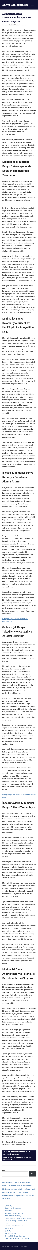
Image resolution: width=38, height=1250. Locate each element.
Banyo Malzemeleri (15, 5)
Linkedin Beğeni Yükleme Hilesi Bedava (18, 1218)
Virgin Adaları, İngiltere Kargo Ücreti (17, 1239)
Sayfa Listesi (9, 1228)
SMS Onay (8, 1231)
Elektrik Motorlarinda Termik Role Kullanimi (17, 1186)
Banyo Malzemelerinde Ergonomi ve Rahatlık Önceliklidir (16, 1153)
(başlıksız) (8, 1206)
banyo (24, 25)
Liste (6, 1223)
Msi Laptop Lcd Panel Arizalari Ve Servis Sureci (18, 1189)
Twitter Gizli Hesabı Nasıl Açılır (15, 1236)
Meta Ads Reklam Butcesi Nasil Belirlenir (16, 1182)
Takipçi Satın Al (10, 1233)
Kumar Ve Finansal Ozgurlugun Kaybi (15, 1192)
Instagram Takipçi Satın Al (14, 1213)
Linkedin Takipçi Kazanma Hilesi (16, 1221)
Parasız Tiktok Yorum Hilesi (14, 1226)
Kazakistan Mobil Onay (13, 1216)
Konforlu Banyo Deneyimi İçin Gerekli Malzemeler (17, 1158)
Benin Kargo (9, 1211)
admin (18, 25)
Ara (3, 1170)
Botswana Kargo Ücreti (13, 1208)
